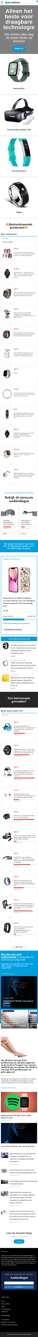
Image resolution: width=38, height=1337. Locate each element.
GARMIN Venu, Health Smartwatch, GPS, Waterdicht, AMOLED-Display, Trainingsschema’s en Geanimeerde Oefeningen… (24, 435)
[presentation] (3, 513)
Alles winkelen (5, 1304)
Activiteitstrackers (17, 642)
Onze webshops (6, 1309)
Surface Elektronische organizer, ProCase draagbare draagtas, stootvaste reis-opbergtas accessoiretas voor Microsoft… (18, 600)
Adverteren (4, 1311)
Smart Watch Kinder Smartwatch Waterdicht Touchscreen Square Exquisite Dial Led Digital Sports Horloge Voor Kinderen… (24, 294)
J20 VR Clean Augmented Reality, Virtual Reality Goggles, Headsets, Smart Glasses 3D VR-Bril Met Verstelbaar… (24, 837)
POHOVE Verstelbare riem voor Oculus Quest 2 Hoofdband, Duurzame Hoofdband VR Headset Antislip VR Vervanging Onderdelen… (24, 475)
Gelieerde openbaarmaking (9, 1324)
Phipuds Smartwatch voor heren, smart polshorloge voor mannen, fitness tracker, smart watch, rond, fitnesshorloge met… (24, 751)
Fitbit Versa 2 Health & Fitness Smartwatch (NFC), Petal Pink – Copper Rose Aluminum (24, 454)
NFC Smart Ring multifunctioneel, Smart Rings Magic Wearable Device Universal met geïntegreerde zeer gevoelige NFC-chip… (24, 415)
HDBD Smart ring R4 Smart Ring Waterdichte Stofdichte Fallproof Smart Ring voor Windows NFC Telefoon (23, 665)
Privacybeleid (5, 1319)
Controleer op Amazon (13, 627)
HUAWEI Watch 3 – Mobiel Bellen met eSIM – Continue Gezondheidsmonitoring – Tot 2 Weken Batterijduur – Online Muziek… (24, 275)
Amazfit (16, 373)
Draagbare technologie (18, 660)
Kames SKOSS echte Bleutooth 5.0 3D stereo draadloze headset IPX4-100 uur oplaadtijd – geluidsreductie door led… (23, 354)
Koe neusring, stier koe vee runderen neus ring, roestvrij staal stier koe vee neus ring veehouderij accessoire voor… (24, 394)
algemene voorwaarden (8, 1322)
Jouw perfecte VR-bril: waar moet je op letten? (18, 1146)
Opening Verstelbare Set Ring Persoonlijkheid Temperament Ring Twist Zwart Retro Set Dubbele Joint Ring (24, 795)
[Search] (28, 2)
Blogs (3, 1306)
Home (3, 1301)
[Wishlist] (32, 2)
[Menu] (2, 2)
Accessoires (15, 675)
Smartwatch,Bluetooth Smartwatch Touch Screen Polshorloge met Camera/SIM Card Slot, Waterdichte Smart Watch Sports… (24, 334)
